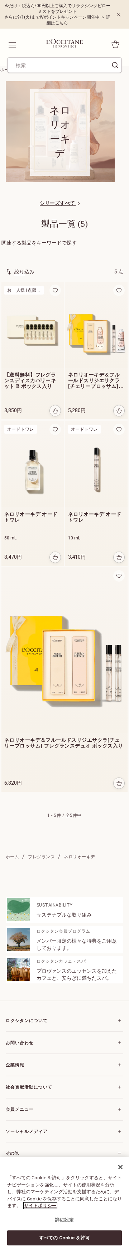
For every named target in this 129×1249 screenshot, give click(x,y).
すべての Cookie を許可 (64, 1237)
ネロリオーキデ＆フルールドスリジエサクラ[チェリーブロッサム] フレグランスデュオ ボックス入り (63, 743)
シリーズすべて (58, 203)
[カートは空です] (115, 44)
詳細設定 (64, 1220)
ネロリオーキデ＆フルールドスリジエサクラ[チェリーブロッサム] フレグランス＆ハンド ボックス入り (94, 380)
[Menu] (11, 44)
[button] (55, 290)
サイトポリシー (40, 1205)
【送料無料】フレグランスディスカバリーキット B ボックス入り (30, 380)
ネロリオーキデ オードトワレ (31, 517)
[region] (64, 1203)
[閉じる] (120, 1167)
